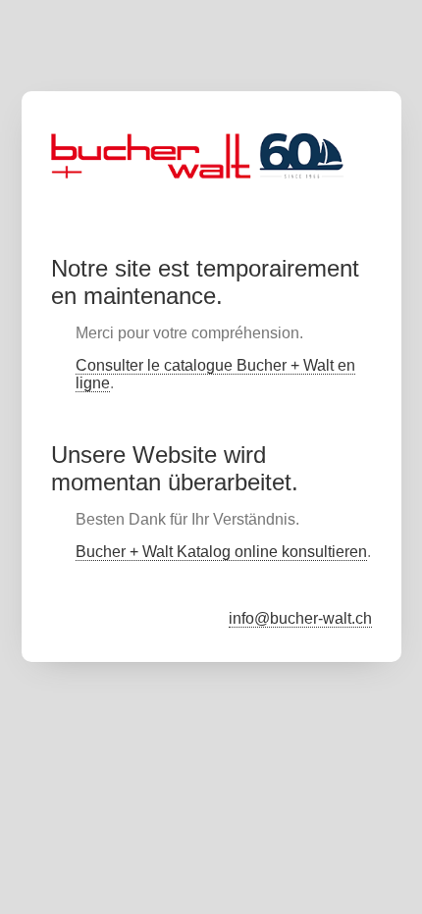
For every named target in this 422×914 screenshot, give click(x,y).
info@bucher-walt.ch (300, 618)
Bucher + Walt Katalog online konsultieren (221, 551)
